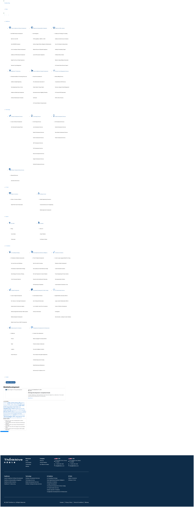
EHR (21, 405)
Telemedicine (20, 416)
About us (42, 460)
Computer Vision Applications (38, 333)
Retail (12, 343)
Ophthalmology (8, 412)
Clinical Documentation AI (37, 76)
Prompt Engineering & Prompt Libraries (62, 273)
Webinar (27, 466)
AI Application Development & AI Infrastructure (57, 491)
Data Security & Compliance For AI (39, 370)
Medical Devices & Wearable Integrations (40, 49)
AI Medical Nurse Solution (59, 54)
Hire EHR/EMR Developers (15, 44)
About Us (41, 228)
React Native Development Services (61, 132)
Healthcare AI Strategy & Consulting (61, 33)
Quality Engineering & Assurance (45, 199)
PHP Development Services (38, 148)
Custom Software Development (16, 121)
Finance (12, 338)
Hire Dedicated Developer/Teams (17, 127)
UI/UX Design (7, 417)
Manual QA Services (14, 175)
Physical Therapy (22, 412)
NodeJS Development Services (38, 132)
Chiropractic (6, 405)
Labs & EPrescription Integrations (39, 54)
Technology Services (30, 480)
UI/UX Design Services (37, 121)
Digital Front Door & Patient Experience (18, 60)
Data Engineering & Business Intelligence (55, 480)
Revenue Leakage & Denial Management (62, 87)
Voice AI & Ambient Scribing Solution (61, 44)
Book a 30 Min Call (11, 382)
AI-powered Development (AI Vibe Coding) (56, 485)
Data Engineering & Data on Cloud (17, 87)
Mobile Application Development (45, 209)
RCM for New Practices (59, 97)
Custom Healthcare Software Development (13, 478)
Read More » (30, 398)
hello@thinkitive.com (59, 465)
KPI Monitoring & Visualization (38, 284)
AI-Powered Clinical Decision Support (61, 65)
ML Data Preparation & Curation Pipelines (40, 273)
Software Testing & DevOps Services (34, 484)
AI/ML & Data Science (14, 402)
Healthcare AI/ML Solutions (10, 482)
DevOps (16, 405)
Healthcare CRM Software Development (18, 54)
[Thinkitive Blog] (6, 3)
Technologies (9, 416)
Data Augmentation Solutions (60, 279)
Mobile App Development (18, 411)
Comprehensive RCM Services (60, 81)
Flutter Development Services (60, 137)
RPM (14, 414)
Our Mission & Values (43, 239)
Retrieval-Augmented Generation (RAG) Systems (19, 311)
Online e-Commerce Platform (16, 199)
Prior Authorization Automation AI (38, 81)
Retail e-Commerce (72, 478)
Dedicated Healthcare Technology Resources (19, 76)
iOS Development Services (59, 121)
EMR (18, 407)
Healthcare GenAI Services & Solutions (61, 38)
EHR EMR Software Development (17, 33)
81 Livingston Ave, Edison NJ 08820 (75, 461)
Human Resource (14, 354)
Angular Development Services (38, 158)
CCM (23, 404)
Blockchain (5, 404)
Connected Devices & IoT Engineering (46, 204)
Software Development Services (33, 478)
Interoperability (14, 410)
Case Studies (28, 462)
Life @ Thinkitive (43, 462)
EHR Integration (35, 33)
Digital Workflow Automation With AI (61, 295)
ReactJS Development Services (38, 153)
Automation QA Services (15, 180)
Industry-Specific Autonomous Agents (17, 306)
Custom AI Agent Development (16, 295)
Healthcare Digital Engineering (16, 81)
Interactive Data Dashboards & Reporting (40, 279)
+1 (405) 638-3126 (59, 464)
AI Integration (57, 311)
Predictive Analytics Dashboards (38, 343)
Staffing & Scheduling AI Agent (60, 49)
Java (23, 410)
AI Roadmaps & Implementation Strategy (18, 268)
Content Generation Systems (60, 268)
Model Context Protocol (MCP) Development (19, 322)
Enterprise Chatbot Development (60, 263)
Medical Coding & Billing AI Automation (61, 60)
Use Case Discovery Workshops (16, 263)
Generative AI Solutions (52, 482)
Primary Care (6, 413)
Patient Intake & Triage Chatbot (38, 87)
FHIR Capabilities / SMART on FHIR (39, 38)
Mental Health (8, 411)
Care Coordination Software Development (18, 49)
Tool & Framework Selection (16, 279)
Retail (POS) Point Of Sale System (17, 204)
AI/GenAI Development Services (38, 164)
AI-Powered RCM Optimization (60, 92)
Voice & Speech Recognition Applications (40, 354)
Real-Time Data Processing (38, 263)
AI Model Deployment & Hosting (38, 359)
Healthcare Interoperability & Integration (12, 480)
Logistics (12, 349)
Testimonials (13, 239)
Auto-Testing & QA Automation (38, 300)
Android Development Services (60, 127)
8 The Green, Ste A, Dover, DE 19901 (61, 461)
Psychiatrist (11, 413)
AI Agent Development (52, 484)
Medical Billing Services (59, 76)
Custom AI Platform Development (61, 306)
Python (16, 413)
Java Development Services (38, 127)
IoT (20, 410)
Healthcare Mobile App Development (17, 92)
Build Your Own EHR (14, 38)
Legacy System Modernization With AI (61, 300)
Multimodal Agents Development (16, 316)
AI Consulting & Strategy (52, 478)
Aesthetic (5, 402)
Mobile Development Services (32, 482)
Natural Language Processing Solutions (40, 338)
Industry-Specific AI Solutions (53, 489)
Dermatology (11, 405)
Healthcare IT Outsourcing (10, 484)
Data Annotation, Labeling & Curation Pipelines (63, 316)
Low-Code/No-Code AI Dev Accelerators (40, 306)
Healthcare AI (19, 408)
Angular (22, 402)
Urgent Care (19, 417)
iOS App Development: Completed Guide (39, 392)
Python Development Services (38, 137)
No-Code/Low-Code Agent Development (18, 300)
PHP (17, 412)
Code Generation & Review (37, 295)
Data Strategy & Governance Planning (17, 273)
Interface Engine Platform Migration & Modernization (42, 44)
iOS (18, 410)
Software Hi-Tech (72, 480)
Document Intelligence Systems (38, 349)
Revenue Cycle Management (16, 65)
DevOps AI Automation (37, 311)
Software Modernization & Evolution (17, 97)
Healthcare (13, 333)
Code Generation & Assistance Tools (61, 284)
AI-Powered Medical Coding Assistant (39, 103)
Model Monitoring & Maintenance (39, 365)
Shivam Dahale (31, 389)
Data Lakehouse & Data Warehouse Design (40, 268)
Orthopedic (13, 412)
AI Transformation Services (53, 487)
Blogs (12, 228)
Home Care (7, 410)
